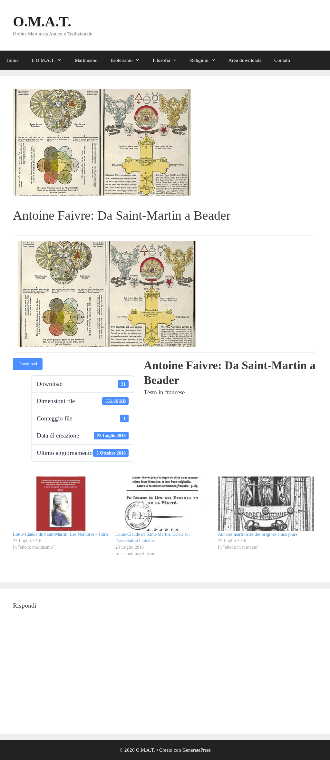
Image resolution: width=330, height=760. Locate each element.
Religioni (199, 60)
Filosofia (161, 60)
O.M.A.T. (42, 22)
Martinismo (86, 60)
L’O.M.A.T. (43, 60)
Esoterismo (122, 60)
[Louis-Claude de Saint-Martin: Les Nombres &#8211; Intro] (61, 503)
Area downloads (244, 60)
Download (27, 363)
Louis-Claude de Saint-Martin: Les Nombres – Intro (60, 534)
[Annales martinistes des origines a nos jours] (266, 503)
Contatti (282, 60)
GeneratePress (196, 750)
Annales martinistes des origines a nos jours (257, 534)
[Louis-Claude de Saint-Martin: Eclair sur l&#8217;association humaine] (163, 503)
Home (12, 60)
